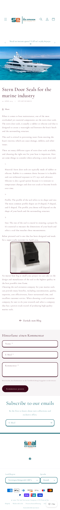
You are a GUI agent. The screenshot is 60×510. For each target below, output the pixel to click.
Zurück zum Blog (32, 320)
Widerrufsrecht (18, 503)
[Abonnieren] (51, 422)
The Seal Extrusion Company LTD (28, 500)
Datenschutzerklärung (33, 503)
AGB (45, 503)
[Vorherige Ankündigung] (5, 43)
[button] (6, 19)
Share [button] (7, 109)
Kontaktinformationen (31, 508)
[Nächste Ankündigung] (55, 43)
